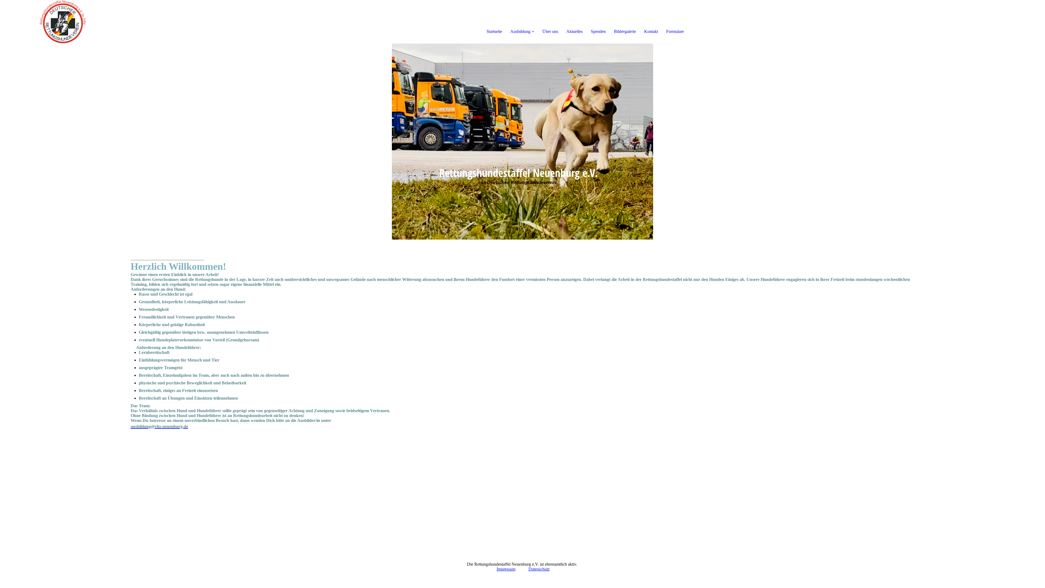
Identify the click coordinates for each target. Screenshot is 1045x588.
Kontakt (651, 31)
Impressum (506, 569)
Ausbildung (520, 31)
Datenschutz (539, 569)
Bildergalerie (625, 31)
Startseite (494, 31)
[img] (62, 22)
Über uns (550, 31)
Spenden (598, 31)
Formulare (675, 31)
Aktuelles (574, 31)
